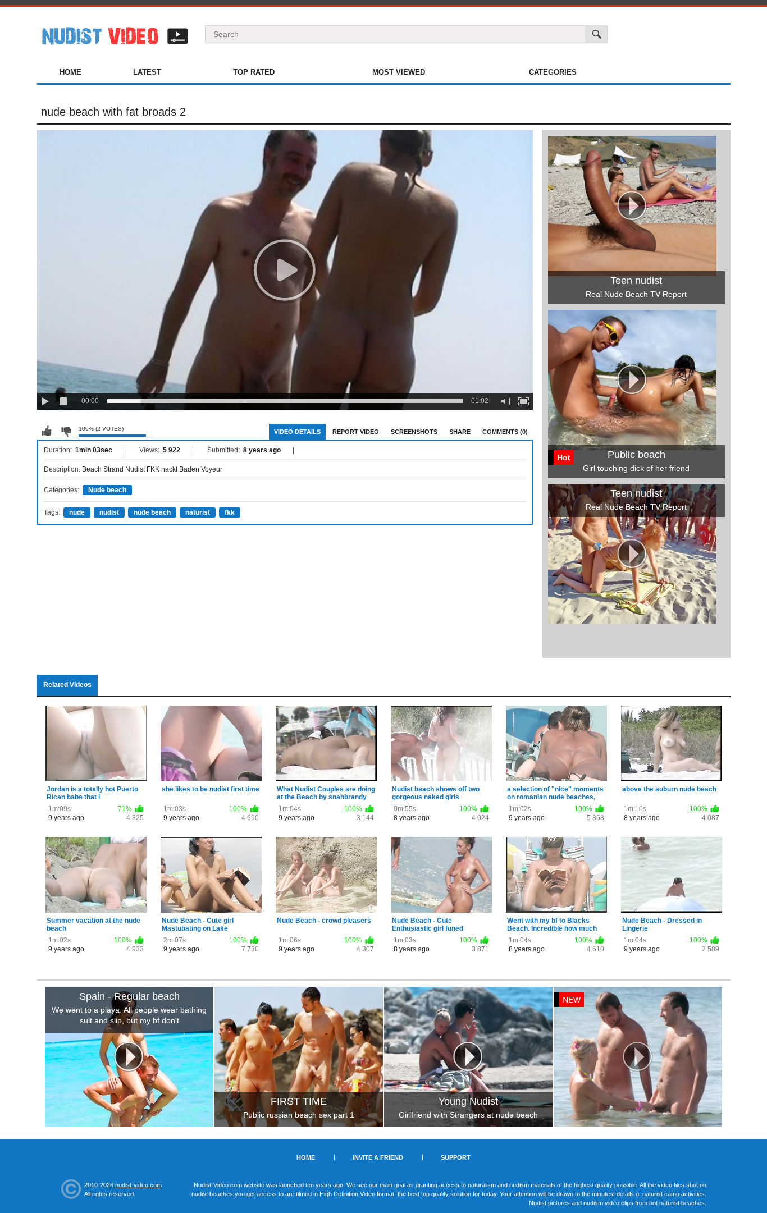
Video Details (297, 431)
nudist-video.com (138, 1185)
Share (460, 431)
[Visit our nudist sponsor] (632, 620)
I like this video (46, 431)
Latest (147, 72)
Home (70, 72)
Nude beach (107, 490)
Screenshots (414, 431)
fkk (230, 512)
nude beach (152, 512)
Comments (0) (505, 431)
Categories (553, 72)
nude (77, 512)
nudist (109, 512)
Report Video (355, 431)
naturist (197, 512)
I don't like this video (65, 431)
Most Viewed (398, 72)
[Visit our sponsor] (129, 1057)
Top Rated (254, 72)
